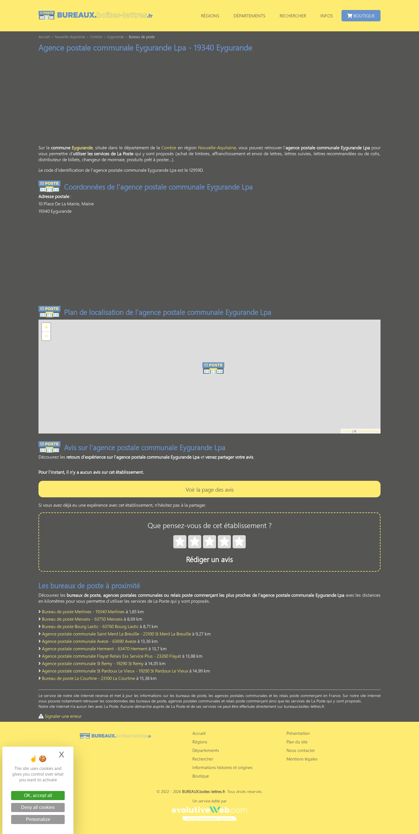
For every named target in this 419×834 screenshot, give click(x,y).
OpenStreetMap (368, 431)
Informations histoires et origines (222, 767)
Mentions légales (302, 759)
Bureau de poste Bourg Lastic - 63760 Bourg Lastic (90, 626)
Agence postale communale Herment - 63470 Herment (94, 648)
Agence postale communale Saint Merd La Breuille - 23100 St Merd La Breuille (116, 634)
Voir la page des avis (210, 489)
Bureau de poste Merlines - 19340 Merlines (83, 611)
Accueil (199, 733)
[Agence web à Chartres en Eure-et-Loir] (209, 813)
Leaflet (346, 431)
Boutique (363, 16)
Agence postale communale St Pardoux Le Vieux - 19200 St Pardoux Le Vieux (115, 671)
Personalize (38, 819)
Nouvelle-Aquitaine (217, 147)
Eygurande (82, 147)
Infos (326, 16)
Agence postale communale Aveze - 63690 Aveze (89, 641)
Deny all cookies (38, 807)
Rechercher (293, 16)
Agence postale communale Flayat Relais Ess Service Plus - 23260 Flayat (111, 656)
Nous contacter (300, 750)
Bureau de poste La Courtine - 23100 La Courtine (88, 678)
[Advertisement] (209, 100)
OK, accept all (38, 795)
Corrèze (168, 147)
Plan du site (297, 742)
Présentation (298, 733)
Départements (249, 16)
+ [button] (46, 327)
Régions (210, 16)
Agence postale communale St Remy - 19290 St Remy (93, 663)
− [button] (46, 336)
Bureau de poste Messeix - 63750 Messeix (82, 619)
